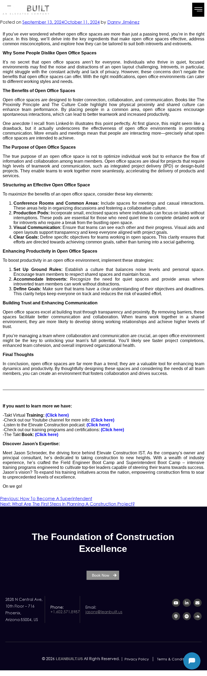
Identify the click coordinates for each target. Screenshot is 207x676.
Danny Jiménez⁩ (123, 22)
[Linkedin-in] (187, 603)
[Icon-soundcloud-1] (198, 616)
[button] (198, 10)
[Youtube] (176, 603)
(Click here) (57, 415)
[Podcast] (176, 616)
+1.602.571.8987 (65, 611)
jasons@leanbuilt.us (103, 611)
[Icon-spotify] (187, 616)
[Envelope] (198, 603)
